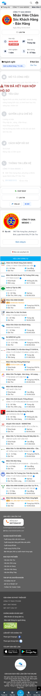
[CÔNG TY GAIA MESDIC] (7, 20)
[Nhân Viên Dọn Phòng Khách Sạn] (3, 362)
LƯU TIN (22, 32)
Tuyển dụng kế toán (10, 545)
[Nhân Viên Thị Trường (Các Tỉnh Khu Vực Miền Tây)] (3, 474)
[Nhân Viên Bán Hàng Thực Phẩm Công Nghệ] (3, 499)
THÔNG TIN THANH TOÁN (12, 587)
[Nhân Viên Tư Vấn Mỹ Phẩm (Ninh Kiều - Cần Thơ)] (3, 449)
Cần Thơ (33, 65)
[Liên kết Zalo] (20, 641)
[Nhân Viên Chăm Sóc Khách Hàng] (3, 325)
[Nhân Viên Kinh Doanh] (3, 387)
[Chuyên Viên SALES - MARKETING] (3, 424)
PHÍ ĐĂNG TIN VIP (9, 581)
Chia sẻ (17, 204)
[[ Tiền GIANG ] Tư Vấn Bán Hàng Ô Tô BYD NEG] (3, 350)
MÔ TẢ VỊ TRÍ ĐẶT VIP (11, 584)
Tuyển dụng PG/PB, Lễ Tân (12, 548)
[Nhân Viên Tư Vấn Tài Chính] (3, 313)
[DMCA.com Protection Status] (10, 625)
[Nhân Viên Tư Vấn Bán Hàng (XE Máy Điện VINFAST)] (3, 437)
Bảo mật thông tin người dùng (14, 620)
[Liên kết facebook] (19, 637)
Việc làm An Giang (9, 566)
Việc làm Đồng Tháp (10, 572)
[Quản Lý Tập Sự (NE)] (3, 288)
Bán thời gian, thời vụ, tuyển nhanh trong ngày (18, 551)
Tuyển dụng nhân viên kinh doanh (14, 539)
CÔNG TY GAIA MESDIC (21, 7)
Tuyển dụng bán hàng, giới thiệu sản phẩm (17, 542)
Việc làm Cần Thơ (9, 560)
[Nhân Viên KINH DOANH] (3, 301)
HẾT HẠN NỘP (13, 44)
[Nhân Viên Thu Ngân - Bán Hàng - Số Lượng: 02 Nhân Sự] (3, 375)
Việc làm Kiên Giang (10, 569)
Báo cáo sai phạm (21, 252)
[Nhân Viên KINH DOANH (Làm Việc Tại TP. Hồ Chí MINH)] (3, 486)
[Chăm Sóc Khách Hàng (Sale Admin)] (3, 263)
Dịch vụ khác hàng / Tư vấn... (13, 66)
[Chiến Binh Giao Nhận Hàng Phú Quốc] (3, 412)
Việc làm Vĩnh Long (10, 563)
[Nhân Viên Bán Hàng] (3, 461)
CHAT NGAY (21, 191)
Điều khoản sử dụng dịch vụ (14, 617)
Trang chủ (6, 7)
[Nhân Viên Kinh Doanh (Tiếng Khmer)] (3, 400)
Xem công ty (20, 242)
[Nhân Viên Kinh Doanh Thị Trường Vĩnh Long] (3, 276)
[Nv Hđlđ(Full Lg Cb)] (3, 338)
